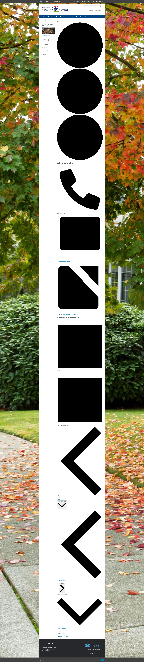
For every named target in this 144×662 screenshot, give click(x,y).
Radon (77, 16)
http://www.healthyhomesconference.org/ (68, 314)
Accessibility (74, 1)
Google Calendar (62, 628)
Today (58, 499)
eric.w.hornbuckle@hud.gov (64, 261)
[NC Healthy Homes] (55, 9)
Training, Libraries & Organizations (46, 43)
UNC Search (101, 1)
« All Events (59, 165)
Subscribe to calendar (62, 594)
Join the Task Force (45, 47)
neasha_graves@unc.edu (50, 649)
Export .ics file (62, 634)
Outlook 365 (61, 631)
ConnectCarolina (95, 1)
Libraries (81, 1)
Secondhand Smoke (84, 16)
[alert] (80, 346)
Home (42, 20)
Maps (85, 1)
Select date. (69, 507)
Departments (89, 1)
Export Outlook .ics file (63, 636)
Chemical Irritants (51, 16)
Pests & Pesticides (71, 16)
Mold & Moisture (63, 16)
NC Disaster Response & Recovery (46, 53)
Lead (57, 16)
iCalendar (61, 630)
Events (78, 1)
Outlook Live (61, 633)
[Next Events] (59, 497)
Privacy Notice (41, 660)
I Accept (102, 659)
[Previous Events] (81, 495)
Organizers (46, 20)
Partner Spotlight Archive (47, 50)
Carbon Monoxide (43, 16)
